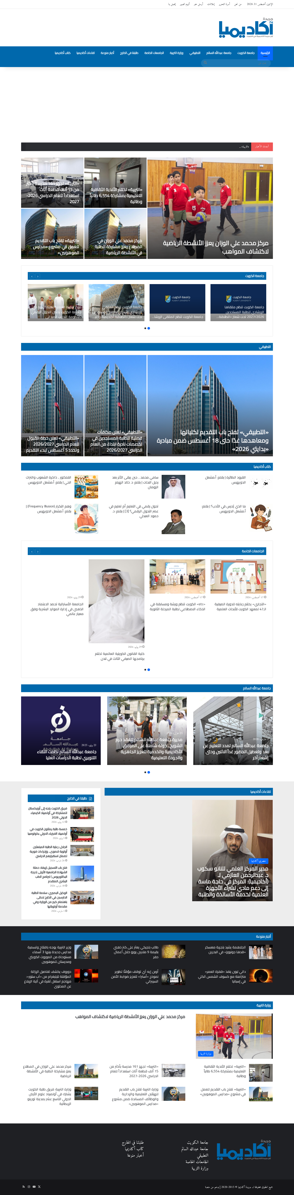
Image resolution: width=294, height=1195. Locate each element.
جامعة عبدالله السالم (218, 53)
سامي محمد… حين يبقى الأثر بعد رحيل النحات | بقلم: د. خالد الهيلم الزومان (135, 482)
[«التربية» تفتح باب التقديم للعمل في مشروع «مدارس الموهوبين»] (52, 234)
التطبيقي (194, 53)
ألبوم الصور (185, 4)
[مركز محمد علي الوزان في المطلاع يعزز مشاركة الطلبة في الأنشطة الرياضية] (115, 234)
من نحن (237, 4)
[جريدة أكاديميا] (246, 27)
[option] (147, 208)
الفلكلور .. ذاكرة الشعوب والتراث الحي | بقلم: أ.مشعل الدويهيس (48, 479)
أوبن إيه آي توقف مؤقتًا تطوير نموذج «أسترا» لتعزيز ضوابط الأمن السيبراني (134, 976)
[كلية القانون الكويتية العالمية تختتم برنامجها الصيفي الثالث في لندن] (116, 601)
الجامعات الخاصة (154, 53)
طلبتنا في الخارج (129, 53)
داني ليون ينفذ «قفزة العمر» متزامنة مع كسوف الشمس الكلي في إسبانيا (222, 976)
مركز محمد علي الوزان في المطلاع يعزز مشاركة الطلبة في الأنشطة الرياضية (118, 246)
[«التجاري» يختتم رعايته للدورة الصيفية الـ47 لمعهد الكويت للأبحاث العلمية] (238, 576)
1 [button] (148, 328)
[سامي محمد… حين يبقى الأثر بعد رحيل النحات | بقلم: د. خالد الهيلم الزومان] (173, 487)
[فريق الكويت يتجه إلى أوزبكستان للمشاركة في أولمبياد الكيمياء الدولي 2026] (82, 812)
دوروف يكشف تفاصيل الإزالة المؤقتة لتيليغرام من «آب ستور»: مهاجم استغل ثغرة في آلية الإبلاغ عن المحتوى (47, 978)
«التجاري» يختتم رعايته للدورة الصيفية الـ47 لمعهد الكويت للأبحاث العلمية (240, 606)
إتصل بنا (172, 4)
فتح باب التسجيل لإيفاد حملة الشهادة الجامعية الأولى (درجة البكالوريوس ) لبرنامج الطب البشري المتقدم (49, 874)
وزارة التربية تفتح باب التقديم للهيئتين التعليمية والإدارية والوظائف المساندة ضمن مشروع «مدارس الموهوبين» (135, 1096)
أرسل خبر (198, 4)
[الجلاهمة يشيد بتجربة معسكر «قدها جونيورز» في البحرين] (261, 952)
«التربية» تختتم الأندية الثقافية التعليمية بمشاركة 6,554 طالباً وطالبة (116, 195)
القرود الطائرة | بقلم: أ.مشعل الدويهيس (225, 479)
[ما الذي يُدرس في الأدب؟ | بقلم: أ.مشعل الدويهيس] (261, 518)
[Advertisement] (147, 104)
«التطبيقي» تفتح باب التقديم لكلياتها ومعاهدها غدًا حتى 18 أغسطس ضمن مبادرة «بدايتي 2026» (213, 440)
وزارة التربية (176, 53)
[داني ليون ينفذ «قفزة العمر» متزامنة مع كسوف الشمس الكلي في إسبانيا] (261, 975)
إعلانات (211, 4)
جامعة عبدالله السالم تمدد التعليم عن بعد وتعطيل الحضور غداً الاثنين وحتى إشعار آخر (236, 751)
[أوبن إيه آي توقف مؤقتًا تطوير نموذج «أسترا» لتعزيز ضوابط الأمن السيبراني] (173, 977)
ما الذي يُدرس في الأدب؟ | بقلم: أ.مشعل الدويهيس (224, 508)
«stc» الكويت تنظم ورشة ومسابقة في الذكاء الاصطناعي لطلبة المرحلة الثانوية (177, 606)
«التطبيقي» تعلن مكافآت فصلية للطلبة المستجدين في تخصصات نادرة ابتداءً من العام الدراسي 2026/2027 (116, 441)
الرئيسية (265, 53)
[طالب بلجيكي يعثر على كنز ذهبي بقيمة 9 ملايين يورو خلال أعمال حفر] (173, 951)
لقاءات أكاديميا (86, 53)
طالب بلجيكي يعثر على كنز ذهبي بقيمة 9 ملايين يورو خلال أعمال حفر (135, 952)
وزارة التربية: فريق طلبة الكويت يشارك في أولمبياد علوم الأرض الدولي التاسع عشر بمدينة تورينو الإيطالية (49, 1096)
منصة (207, 1187)
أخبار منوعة (107, 53)
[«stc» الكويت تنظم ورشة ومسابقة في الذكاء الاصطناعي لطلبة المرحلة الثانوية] (177, 576)
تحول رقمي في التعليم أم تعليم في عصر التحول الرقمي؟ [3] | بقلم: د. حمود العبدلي (133, 511)
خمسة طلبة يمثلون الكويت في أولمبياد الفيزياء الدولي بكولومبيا (47, 831)
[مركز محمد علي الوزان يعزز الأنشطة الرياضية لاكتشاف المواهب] (210, 208)
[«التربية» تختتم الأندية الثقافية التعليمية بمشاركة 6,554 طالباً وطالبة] (115, 183)
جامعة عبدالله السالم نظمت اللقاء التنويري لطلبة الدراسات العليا (66, 755)
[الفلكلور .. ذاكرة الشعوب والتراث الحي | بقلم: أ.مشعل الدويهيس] (86, 487)
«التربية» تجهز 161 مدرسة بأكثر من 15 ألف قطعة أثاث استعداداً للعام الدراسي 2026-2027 (205, 146)
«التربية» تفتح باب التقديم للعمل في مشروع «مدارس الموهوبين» (56, 246)
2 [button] (145, 328)
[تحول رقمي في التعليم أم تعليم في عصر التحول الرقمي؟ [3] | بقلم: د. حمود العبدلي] (173, 519)
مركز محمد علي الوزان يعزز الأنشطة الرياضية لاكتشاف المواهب (216, 247)
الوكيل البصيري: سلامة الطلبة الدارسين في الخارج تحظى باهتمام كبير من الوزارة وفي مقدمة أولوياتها (49, 899)
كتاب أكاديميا (63, 53)
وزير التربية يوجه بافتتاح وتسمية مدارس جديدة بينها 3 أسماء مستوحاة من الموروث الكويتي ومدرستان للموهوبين (49, 954)
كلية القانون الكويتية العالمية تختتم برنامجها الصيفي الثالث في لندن (119, 656)
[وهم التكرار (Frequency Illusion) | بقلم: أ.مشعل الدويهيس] (86, 519)
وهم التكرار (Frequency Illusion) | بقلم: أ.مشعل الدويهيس (48, 508)
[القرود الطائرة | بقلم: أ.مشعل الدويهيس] (261, 482)
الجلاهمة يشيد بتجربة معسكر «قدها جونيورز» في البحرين (225, 949)
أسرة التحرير (224, 4)
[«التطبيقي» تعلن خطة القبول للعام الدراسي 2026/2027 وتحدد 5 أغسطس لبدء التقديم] (52, 405)
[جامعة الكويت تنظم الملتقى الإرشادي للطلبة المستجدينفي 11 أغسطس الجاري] (177, 302)
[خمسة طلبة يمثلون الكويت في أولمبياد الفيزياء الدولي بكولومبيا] (82, 834)
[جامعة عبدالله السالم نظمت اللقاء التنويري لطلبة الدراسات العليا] (61, 730)
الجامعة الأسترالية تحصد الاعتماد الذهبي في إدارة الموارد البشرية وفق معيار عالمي (57, 609)
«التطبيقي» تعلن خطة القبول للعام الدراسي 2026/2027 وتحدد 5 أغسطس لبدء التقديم (52, 444)
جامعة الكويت (246, 53)
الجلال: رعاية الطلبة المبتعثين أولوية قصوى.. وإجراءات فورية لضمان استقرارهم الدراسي (48, 851)
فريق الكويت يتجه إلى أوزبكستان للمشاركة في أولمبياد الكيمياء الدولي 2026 (47, 813)
